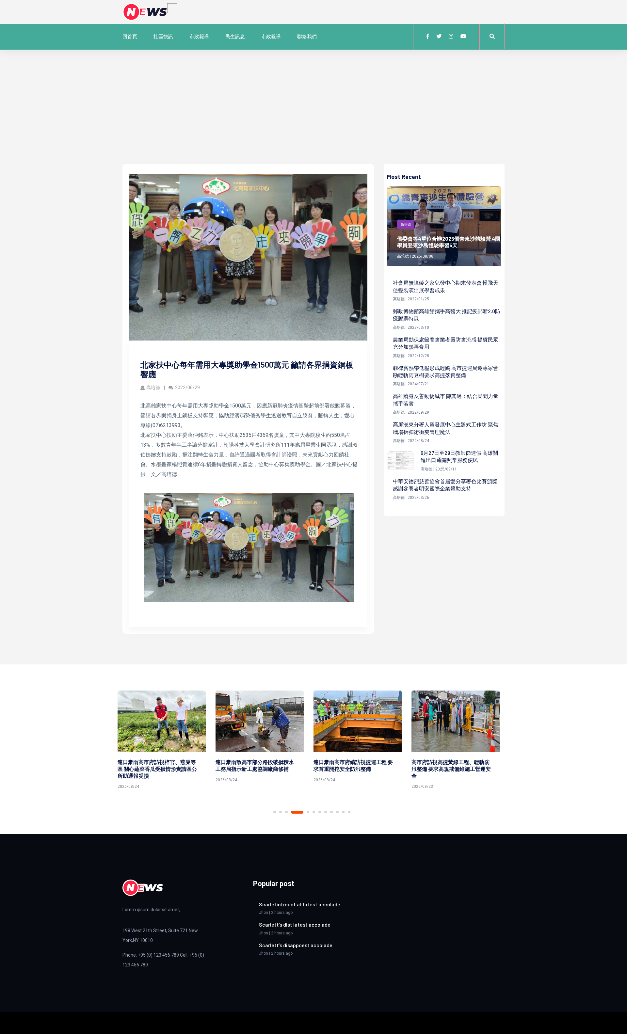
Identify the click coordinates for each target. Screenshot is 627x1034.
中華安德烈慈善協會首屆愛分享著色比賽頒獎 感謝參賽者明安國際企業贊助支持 (445, 484)
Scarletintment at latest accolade (299, 904)
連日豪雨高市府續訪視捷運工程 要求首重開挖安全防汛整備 (260, 765)
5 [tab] (308, 812)
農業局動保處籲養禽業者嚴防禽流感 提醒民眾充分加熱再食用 (445, 343)
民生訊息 (235, 37)
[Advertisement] (313, 115)
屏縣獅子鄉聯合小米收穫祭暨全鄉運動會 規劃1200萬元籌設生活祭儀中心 (456, 769)
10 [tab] (337, 812)
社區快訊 (163, 37)
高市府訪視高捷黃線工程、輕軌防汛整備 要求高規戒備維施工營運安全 (358, 769)
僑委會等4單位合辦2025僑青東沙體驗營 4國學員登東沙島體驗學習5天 (448, 241)
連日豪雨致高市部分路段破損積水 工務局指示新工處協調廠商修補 (161, 765)
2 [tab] (280, 812)
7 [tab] (319, 812)
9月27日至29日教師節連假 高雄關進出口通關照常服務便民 (459, 456)
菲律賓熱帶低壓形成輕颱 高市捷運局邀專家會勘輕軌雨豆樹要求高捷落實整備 (445, 371)
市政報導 (199, 37)
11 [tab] (343, 812)
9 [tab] (331, 812)
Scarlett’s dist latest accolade (294, 924)
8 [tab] (325, 812)
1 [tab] (274, 812)
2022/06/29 (187, 387)
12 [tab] (349, 812)
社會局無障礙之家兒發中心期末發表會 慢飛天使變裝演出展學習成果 (445, 286)
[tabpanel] (166, 738)
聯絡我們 (307, 37)
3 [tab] (286, 812)
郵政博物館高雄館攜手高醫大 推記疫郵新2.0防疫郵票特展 (446, 314)
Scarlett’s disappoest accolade (295, 945)
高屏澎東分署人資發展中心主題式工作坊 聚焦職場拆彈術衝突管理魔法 (445, 428)
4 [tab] (297, 812)
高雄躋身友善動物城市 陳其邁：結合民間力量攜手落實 (445, 399)
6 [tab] (314, 812)
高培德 (153, 387)
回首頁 (129, 37)
